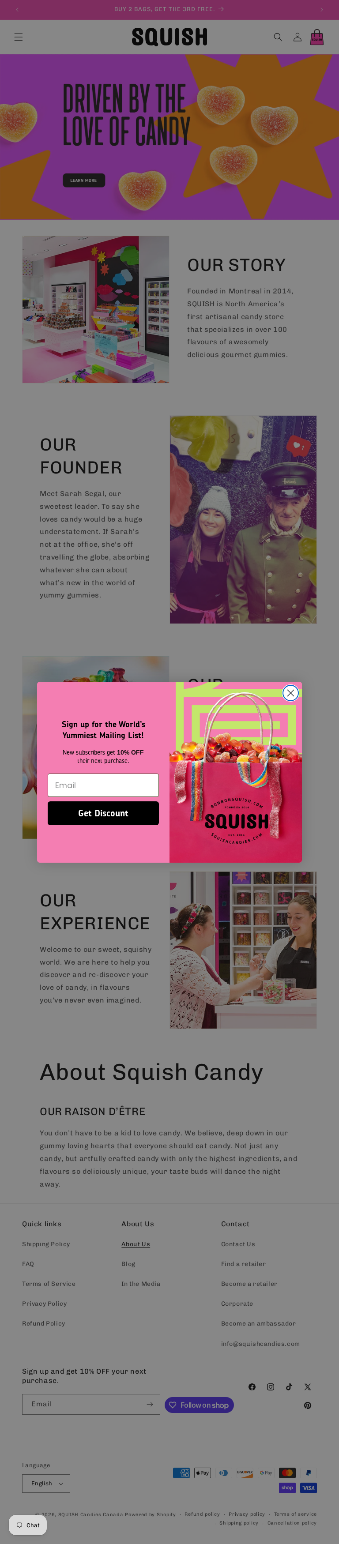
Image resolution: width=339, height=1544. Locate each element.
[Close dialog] (290, 693)
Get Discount (103, 813)
